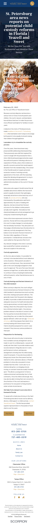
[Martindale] (19, 497)
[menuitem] (10, 516)
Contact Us (19, 456)
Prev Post (9, 413)
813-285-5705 (19, 431)
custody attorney (16, 198)
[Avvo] (23, 497)
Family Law (18, 452)
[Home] (18, 3)
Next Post (29, 413)
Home (19, 445)
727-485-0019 (19, 437)
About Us (19, 449)
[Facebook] (15, 497)
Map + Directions (19, 474)
